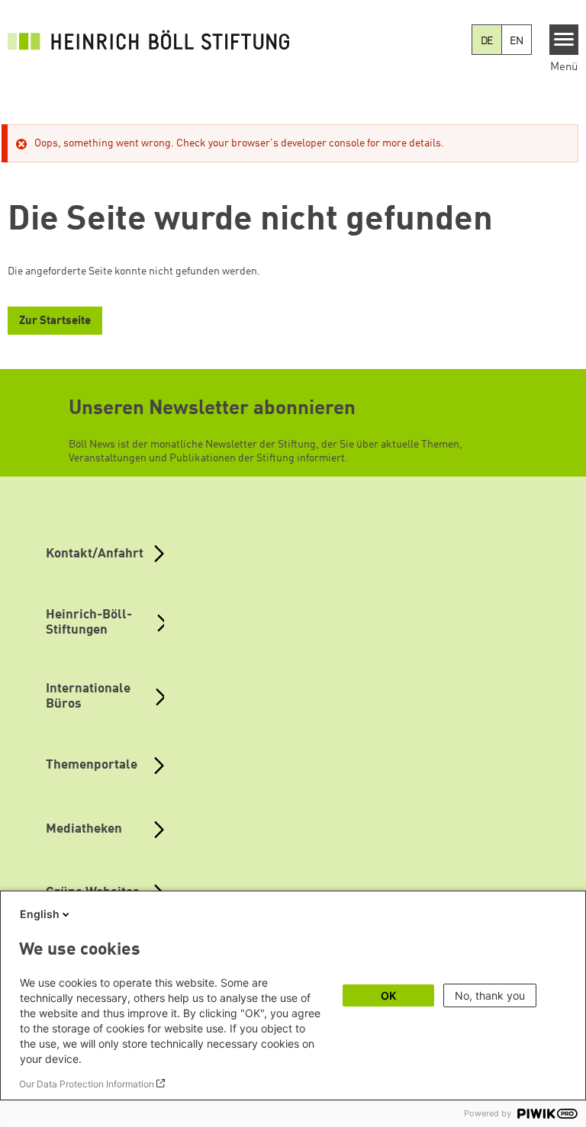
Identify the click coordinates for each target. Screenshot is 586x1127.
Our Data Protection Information (86, 1084)
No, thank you (490, 995)
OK (388, 995)
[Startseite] (153, 39)
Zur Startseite (55, 321)
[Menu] (564, 39)
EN (516, 41)
